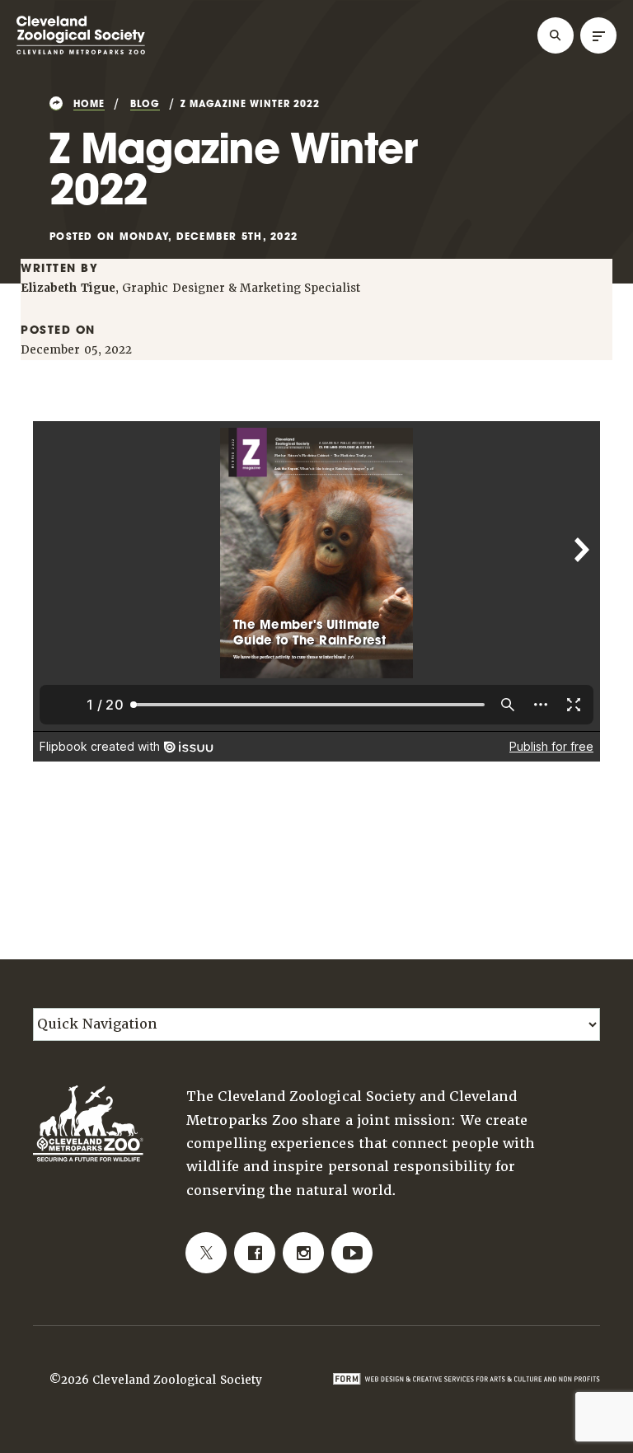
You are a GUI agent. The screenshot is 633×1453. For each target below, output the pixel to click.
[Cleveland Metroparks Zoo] (80, 51)
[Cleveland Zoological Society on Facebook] (254, 1252)
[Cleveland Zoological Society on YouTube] (352, 1252)
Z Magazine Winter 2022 (250, 105)
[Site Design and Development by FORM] (466, 1377)
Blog (145, 105)
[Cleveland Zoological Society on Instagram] (303, 1252)
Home (89, 105)
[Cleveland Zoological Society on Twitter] (206, 1252)
